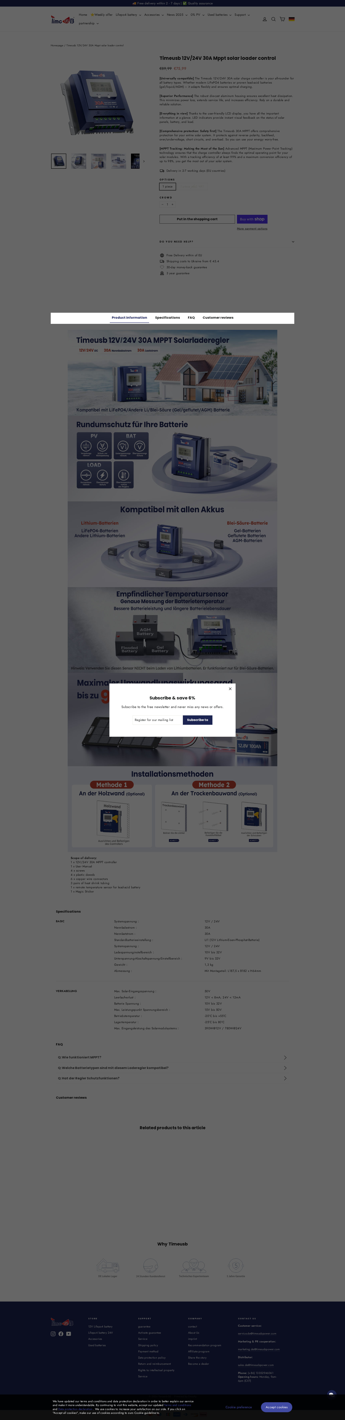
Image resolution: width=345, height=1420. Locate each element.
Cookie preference (239, 1407)
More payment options (252, 229)
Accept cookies (277, 1407)
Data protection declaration (75, 1409)
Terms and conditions (177, 1405)
